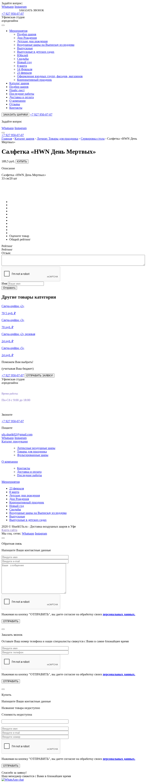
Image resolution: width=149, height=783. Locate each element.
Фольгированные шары (32, 455)
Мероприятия (18, 30)
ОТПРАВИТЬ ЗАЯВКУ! (39, 375)
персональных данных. (119, 614)
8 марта (22, 65)
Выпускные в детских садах (35, 51)
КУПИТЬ (22, 161)
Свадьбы (23, 58)
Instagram (21, 6)
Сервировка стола (93, 138)
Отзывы (14, 104)
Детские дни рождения (32, 41)
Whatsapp (8, 6)
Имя (4, 283)
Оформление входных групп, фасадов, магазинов (50, 76)
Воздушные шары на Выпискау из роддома (45, 44)
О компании (17, 100)
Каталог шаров (19, 83)
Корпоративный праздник (34, 79)
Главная (7, 138)
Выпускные (25, 48)
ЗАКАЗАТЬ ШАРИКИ (15, 114)
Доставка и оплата (21, 97)
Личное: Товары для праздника (57, 138)
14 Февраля (24, 69)
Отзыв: (6, 253)
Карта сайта (9, 530)
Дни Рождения (27, 37)
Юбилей (22, 55)
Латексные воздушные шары (36, 448)
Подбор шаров (26, 34)
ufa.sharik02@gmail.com (17, 434)
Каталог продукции (15, 441)
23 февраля (24, 72)
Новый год (24, 62)
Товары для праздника (32, 451)
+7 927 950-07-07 (13, 13)
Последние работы (21, 93)
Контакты (15, 107)
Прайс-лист (17, 90)
